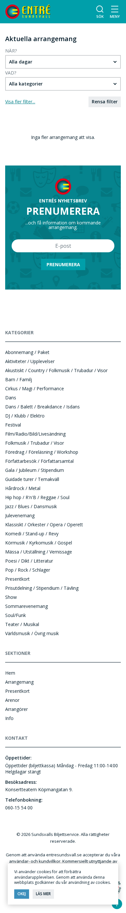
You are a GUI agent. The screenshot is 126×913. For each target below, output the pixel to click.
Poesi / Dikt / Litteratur (29, 561)
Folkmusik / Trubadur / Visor (34, 443)
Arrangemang (19, 682)
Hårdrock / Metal (22, 488)
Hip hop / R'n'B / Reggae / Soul (37, 497)
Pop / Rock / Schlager (27, 570)
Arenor (12, 700)
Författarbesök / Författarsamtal (39, 461)
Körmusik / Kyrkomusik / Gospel (38, 543)
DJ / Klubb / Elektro (25, 416)
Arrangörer (16, 709)
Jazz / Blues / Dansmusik (31, 506)
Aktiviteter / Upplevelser (30, 361)
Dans (10, 397)
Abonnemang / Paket (27, 352)
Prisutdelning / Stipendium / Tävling (42, 588)
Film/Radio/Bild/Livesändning (35, 434)
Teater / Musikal (22, 624)
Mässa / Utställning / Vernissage (38, 552)
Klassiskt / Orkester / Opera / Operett (44, 524)
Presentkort (17, 579)
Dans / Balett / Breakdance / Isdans (42, 407)
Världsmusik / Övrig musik (32, 633)
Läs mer (43, 893)
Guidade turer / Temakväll (32, 479)
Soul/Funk (15, 615)
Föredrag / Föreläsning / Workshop (41, 452)
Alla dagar (20, 62)
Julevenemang (20, 515)
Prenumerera (63, 264)
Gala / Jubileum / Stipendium (34, 470)
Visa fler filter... (20, 101)
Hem (10, 673)
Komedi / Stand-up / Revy (31, 534)
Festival (13, 425)
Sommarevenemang (26, 606)
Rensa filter (105, 101)
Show (11, 597)
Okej (21, 893)
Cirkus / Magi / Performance (34, 388)
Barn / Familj (18, 379)
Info (9, 718)
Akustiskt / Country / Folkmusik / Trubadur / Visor (56, 370)
